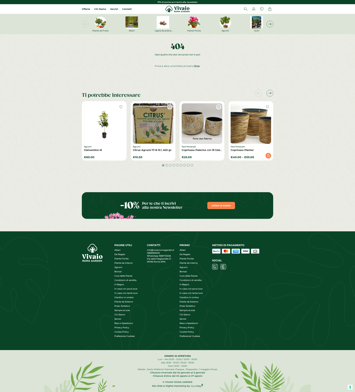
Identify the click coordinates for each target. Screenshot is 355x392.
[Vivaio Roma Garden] (177, 9)
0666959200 (154, 252)
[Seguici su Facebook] (223, 267)
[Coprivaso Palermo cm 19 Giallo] (202, 123)
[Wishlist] (261, 9)
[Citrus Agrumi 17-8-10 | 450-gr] (153, 123)
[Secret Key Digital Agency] (197, 385)
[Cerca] (245, 9)
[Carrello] (270, 9)
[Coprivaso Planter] (251, 123)
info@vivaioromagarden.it (160, 250)
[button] (270, 24)
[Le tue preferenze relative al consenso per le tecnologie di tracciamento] (350, 387)
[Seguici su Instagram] (215, 267)
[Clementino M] (104, 123)
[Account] (253, 9)
